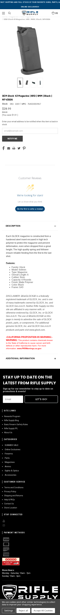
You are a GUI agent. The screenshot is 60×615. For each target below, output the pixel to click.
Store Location (10, 508)
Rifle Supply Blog (11, 420)
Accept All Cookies (43, 610)
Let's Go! (41, 399)
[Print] (13, 148)
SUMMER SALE (11, 445)
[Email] (8, 148)
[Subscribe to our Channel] (30, 521)
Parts (7, 458)
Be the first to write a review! (30, 209)
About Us (8, 432)
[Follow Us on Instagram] (30, 525)
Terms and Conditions (13, 487)
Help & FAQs (9, 499)
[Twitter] (19, 148)
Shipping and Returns (13, 495)
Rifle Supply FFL (11, 428)
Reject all (23, 610)
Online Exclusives (12, 449)
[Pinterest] (24, 148)
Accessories (10, 475)
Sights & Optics (11, 470)
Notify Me (12, 138)
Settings (8, 610)
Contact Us (9, 504)
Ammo (7, 466)
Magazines (9, 462)
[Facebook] (3, 148)
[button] (30, 226)
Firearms (8, 453)
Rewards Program (12, 416)
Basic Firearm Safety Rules (16, 424)
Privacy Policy (10, 491)
